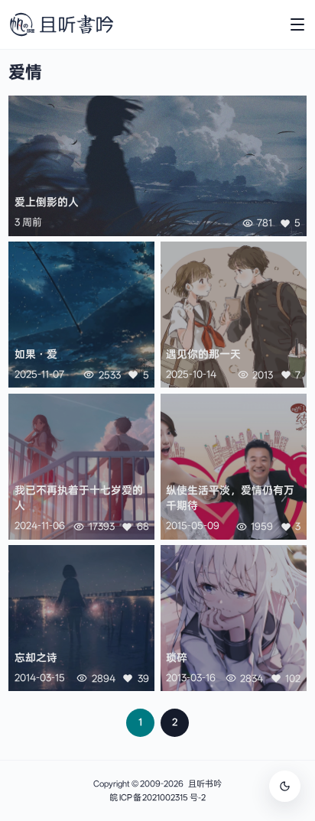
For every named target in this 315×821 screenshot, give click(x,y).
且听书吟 (205, 784)
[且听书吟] (61, 24)
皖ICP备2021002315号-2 (157, 798)
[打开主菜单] (297, 24)
